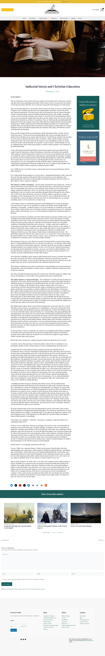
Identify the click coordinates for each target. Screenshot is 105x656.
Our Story (64, 621)
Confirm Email (23, 626)
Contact (64, 618)
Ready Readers (47, 621)
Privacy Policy (65, 627)
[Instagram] (23, 639)
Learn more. (64, 1)
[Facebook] (21, 639)
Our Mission (65, 619)
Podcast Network (84, 619)
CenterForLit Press (48, 627)
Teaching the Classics (48, 616)
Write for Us (65, 623)
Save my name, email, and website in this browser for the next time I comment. (23, 579)
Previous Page (46, 532)
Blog (81, 618)
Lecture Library (84, 621)
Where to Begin (66, 616)
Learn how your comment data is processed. (33, 589)
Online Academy (47, 623)
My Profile (82, 616)
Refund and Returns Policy (69, 625)
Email (11, 626)
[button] (7, 9)
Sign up (14, 630)
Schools (45, 629)
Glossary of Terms (84, 623)
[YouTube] (25, 639)
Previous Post (4, 540)
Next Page (59, 532)
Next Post (101, 540)
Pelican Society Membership (50, 625)
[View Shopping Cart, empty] (102, 9)
